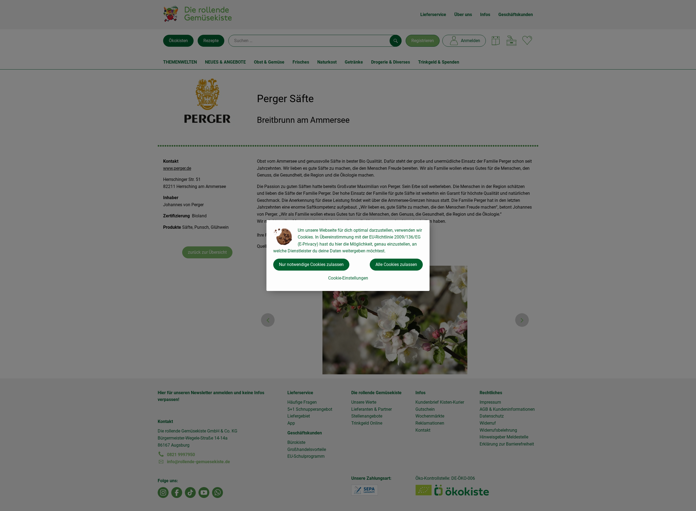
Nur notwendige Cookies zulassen (311, 264)
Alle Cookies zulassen (396, 264)
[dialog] (348, 255)
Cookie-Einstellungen (348, 278)
